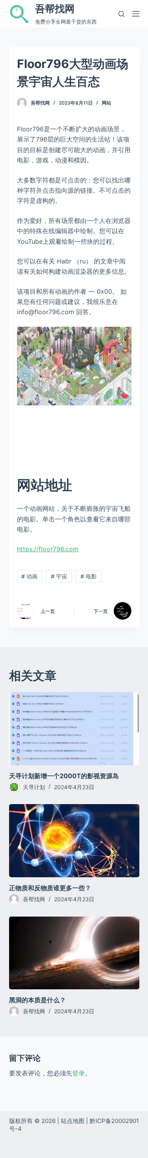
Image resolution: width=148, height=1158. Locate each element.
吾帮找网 (55, 9)
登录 (78, 1073)
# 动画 (29, 576)
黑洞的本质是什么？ (37, 1000)
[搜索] (121, 14)
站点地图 (72, 1121)
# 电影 (89, 576)
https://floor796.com (48, 549)
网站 (106, 103)
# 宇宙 (59, 576)
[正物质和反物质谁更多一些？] (74, 840)
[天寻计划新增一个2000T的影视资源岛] (74, 728)
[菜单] (135, 13)
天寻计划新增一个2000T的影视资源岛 (64, 776)
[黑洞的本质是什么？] (74, 953)
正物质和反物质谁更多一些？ (50, 888)
